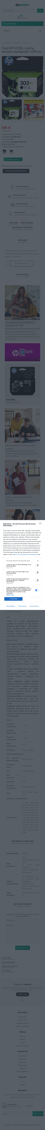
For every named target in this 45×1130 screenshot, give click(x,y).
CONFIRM (13, 599)
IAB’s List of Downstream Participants (25, 554)
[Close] (41, 524)
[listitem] (22, 561)
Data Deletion (10, 606)
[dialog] (22, 565)
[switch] (37, 565)
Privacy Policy (34, 606)
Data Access (22, 606)
